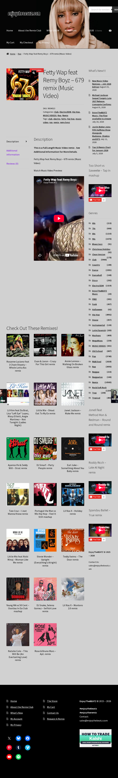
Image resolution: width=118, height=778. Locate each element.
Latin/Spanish (99, 330)
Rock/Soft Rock (99, 387)
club (50, 118)
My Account (71, 30)
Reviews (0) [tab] (12, 163)
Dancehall (97, 275)
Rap (19, 53)
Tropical (96, 397)
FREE (94, 299)
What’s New (16, 712)
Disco (95, 280)
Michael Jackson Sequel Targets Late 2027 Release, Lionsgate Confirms (101, 100)
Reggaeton (97, 377)
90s (93, 239)
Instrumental (98, 325)
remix (56, 122)
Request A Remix (56, 718)
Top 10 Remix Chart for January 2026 (101, 149)
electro (56, 118)
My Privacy (44, 42)
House (95, 320)
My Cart (10, 42)
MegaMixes (97, 340)
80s (93, 233)
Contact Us (53, 712)
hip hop (71, 118)
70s (93, 228)
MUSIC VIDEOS (50, 115)
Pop (94, 356)
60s (93, 223)
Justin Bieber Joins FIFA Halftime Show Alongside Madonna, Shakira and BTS (101, 132)
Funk (94, 304)
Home (9, 30)
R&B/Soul (96, 361)
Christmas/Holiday (101, 249)
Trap (94, 392)
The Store (52, 701)
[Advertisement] (59, 298)
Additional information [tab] (13, 152)
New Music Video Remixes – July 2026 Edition (101, 83)
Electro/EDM (65, 112)
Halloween (97, 309)
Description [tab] (12, 141)
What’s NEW (53, 30)
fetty (63, 118)
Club (56, 112)
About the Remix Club (29, 30)
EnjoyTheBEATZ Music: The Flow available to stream (101, 115)
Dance (95, 270)
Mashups (96, 335)
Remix (65, 115)
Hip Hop (76, 112)
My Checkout (26, 42)
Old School (97, 351)
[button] (33, 72)
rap (51, 122)
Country (96, 264)
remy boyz (65, 122)
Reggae (95, 371)
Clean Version (98, 254)
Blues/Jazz (97, 244)
